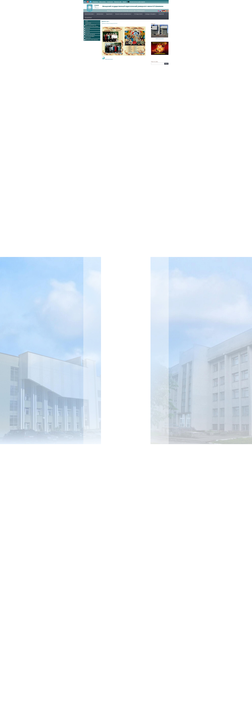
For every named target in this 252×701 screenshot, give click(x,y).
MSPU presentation (160, 38)
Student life (161, 14)
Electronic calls (117, 1)
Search (124, 1)
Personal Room (88, 17)
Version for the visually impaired (137, 1)
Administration (100, 14)
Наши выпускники (109, 59)
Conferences (110, 1)
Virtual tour (95, 1)
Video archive (102, 1)
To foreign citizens (138, 14)
